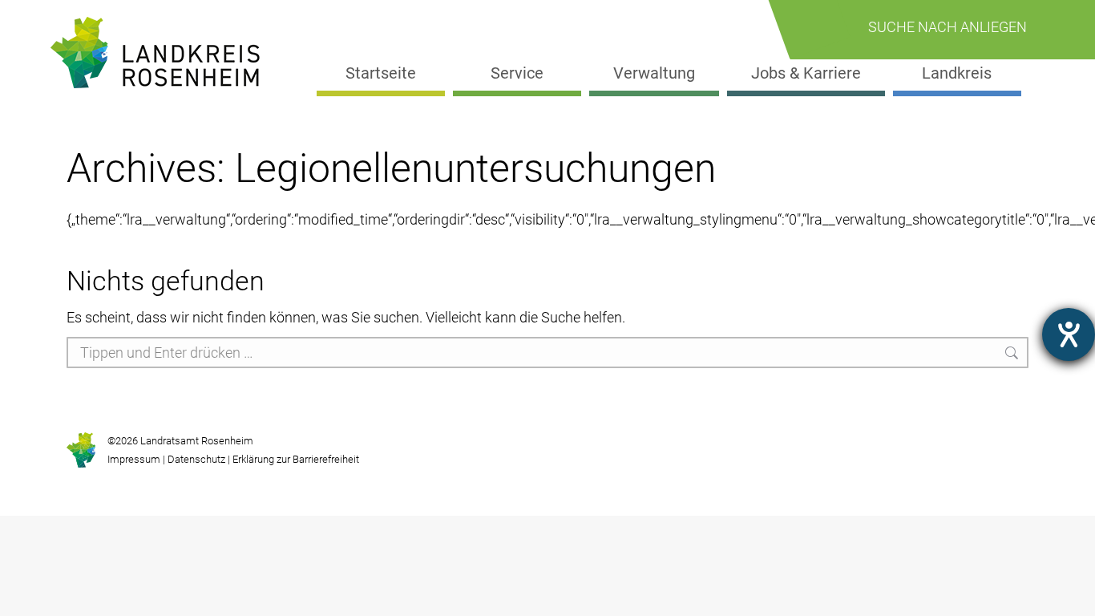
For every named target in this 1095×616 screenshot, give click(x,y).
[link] (162, 52)
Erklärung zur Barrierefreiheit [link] (294, 459)
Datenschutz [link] (196, 459)
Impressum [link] (133, 459)
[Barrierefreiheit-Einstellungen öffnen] (1068, 334)
